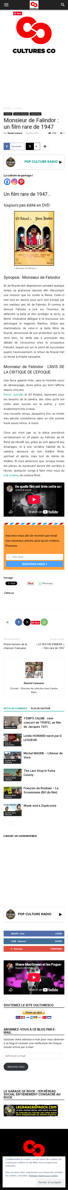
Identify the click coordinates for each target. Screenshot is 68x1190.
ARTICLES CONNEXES (15, 708)
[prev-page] (6, 823)
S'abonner (56, 948)
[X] (27, 622)
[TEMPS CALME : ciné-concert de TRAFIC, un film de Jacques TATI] (13, 722)
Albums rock (10, 727)
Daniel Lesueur (15, 133)
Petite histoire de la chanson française (15, 646)
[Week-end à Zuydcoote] (13, 810)
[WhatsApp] (44, 622)
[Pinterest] (21, 182)
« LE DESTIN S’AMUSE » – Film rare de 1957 (50, 646)
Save (37, 622)
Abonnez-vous (16, 1066)
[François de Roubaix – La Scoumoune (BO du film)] (13, 792)
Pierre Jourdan (13, 394)
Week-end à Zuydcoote (40, 805)
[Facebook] (7, 182)
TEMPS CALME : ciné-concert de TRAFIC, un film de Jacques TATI (42, 722)
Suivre (58, 941)
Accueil (7, 108)
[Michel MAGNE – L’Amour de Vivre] (13, 757)
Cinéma (18, 108)
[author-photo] (34, 678)
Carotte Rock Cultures (10, 761)
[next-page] (11, 823)
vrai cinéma (11, 475)
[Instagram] (14, 182)
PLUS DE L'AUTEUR (40, 708)
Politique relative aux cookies (43, 1175)
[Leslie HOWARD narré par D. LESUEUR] (13, 740)
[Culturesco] (34, 32)
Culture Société (21, 114)
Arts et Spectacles (9, 744)
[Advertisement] (34, 80)
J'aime (58, 933)
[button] (6, 5)
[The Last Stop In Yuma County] (13, 775)
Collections (35, 114)
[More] (45, 146)
